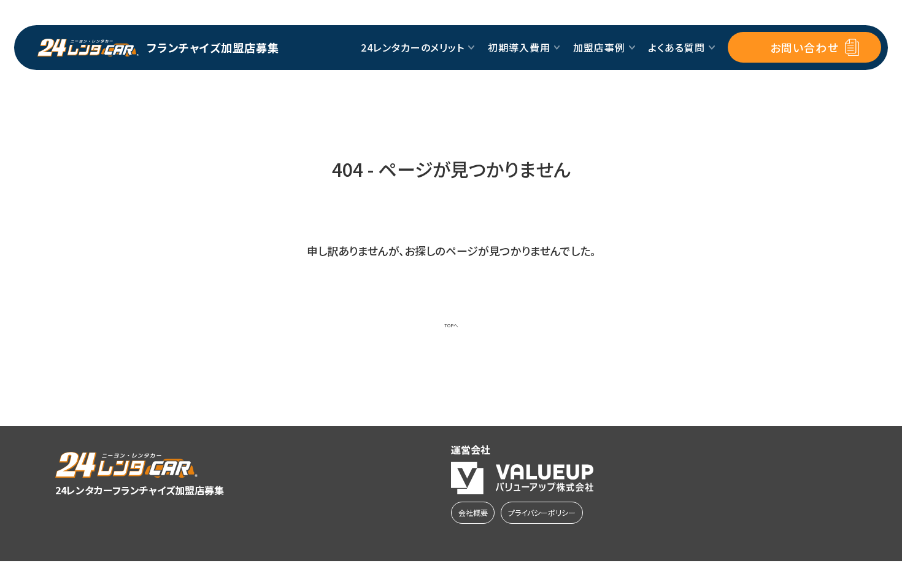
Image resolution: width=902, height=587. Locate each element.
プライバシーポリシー (542, 512)
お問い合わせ (804, 47)
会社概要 (473, 512)
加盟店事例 (599, 47)
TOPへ (451, 325)
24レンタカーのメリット (413, 47)
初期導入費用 (519, 47)
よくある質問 (676, 47)
